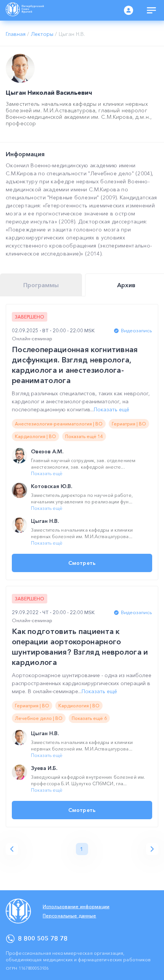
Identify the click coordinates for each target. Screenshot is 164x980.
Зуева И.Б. (44, 768)
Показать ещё (111, 409)
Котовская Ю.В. (51, 486)
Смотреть (82, 563)
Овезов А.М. (47, 451)
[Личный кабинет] (128, 10)
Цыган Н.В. (45, 520)
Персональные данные (69, 916)
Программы (41, 285)
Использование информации (76, 906)
